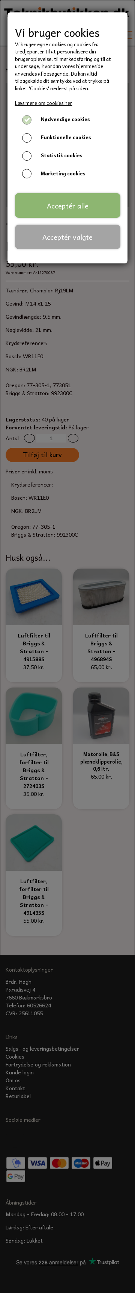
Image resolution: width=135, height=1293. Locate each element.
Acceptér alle (67, 205)
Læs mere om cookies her (43, 103)
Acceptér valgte (67, 236)
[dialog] (67, 646)
